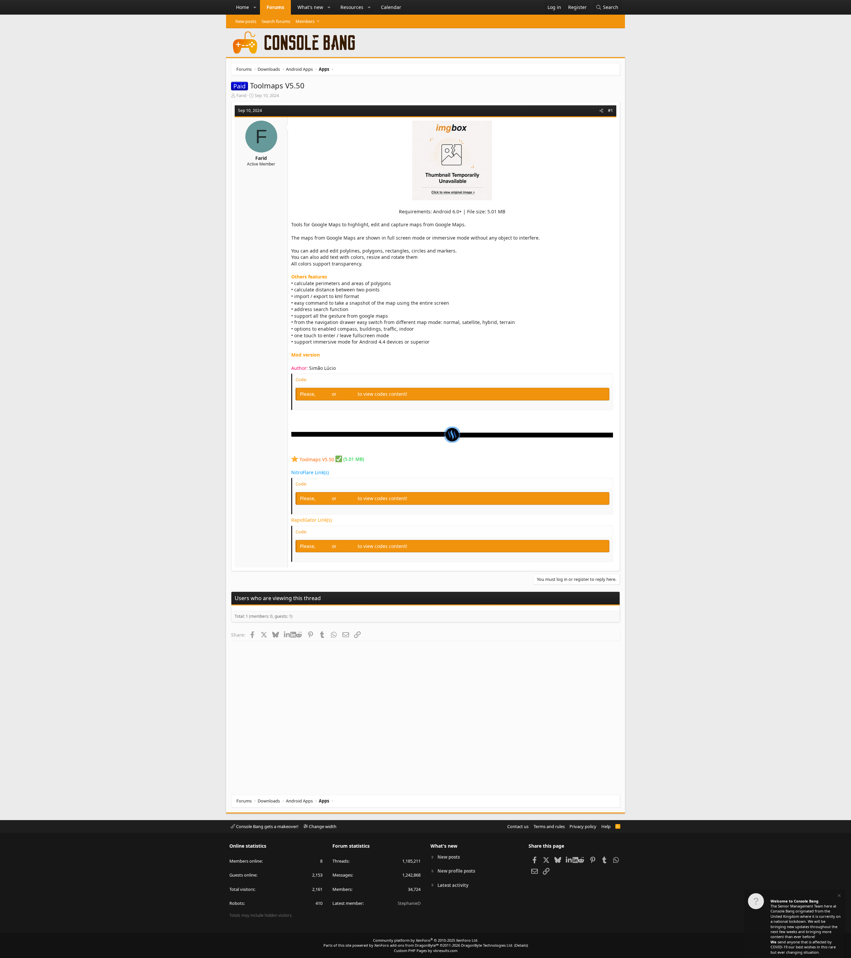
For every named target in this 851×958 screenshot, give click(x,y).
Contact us (518, 826)
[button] (255, 7)
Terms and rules (549, 826)
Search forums (276, 21)
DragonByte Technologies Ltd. (487, 945)
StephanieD (409, 903)
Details (521, 945)
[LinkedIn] (287, 634)
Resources (351, 7)
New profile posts (456, 871)
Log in (324, 394)
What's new (310, 7)
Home (242, 7)
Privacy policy (582, 826)
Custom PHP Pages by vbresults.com (425, 950)
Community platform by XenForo (425, 940)
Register (348, 394)
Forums (275, 7)
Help (606, 826)
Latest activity (452, 885)
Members (305, 21)
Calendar (391, 7)
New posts (245, 21)
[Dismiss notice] (838, 896)
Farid (241, 95)
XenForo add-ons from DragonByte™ (406, 945)
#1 (610, 110)
